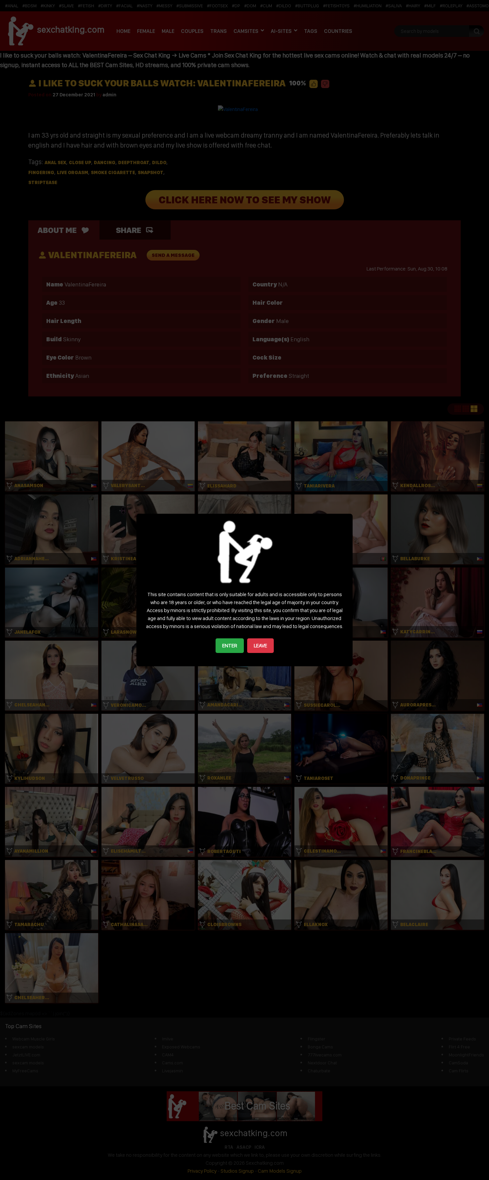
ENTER (229, 645)
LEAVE (260, 645)
